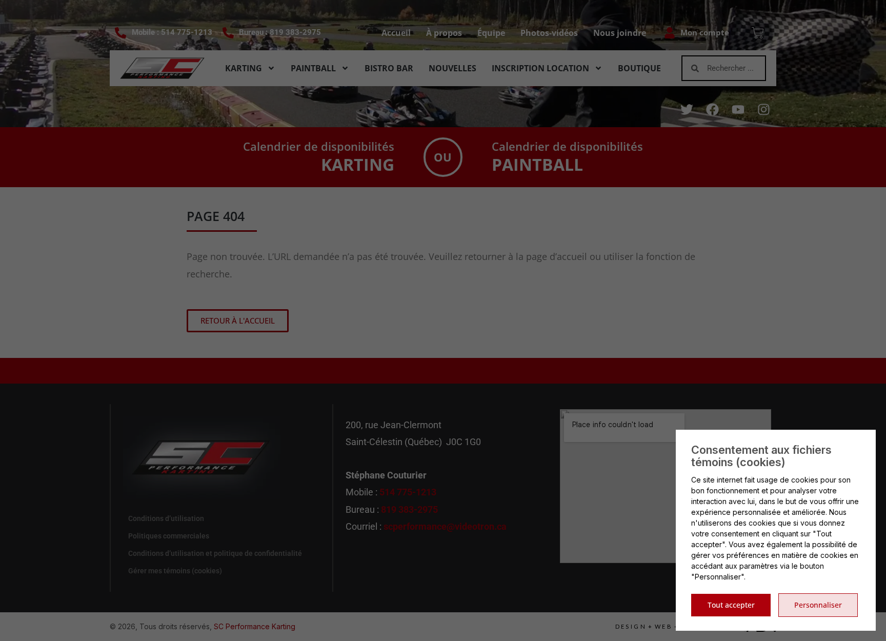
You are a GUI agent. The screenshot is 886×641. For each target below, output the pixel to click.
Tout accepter (731, 605)
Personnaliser (818, 605)
